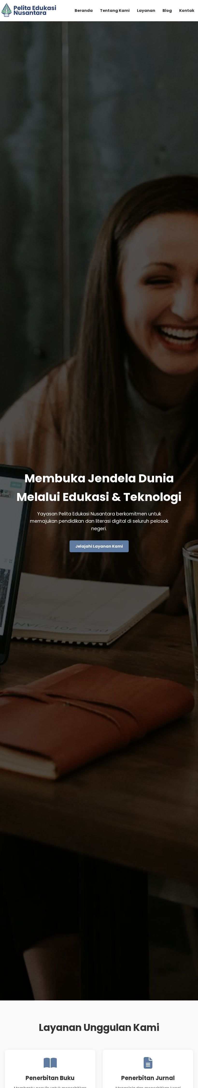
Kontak (186, 10)
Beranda (84, 10)
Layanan (146, 10)
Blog (167, 10)
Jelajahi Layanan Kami (99, 546)
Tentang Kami (115, 10)
